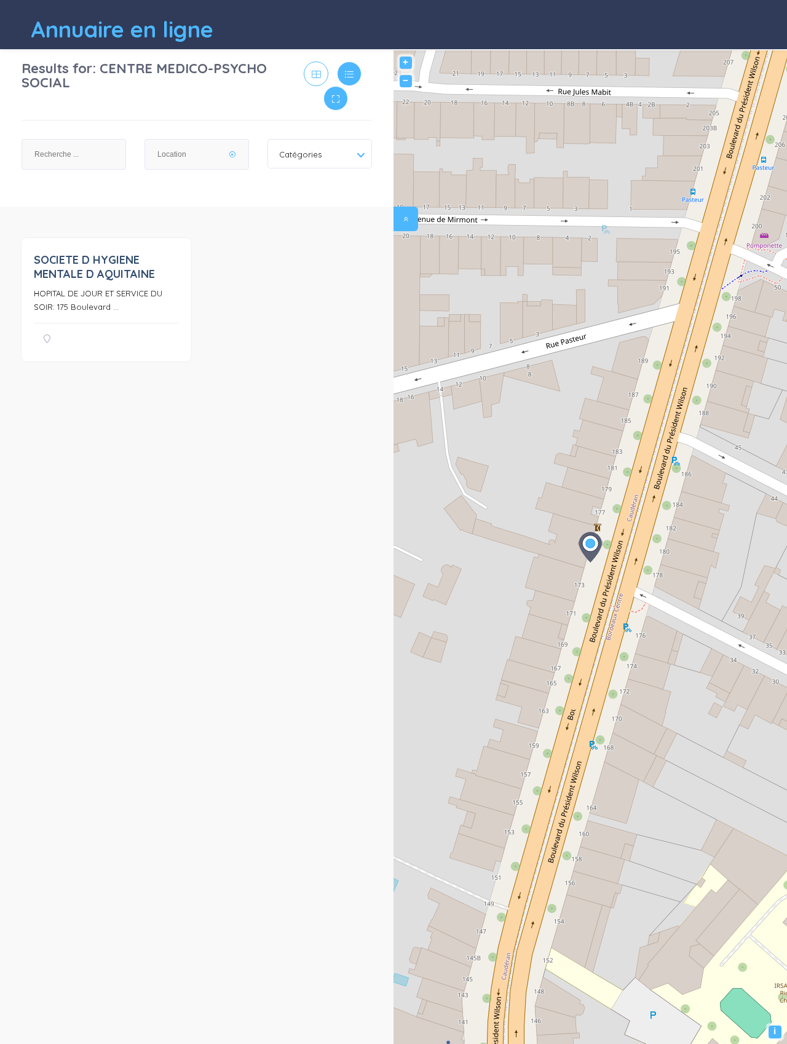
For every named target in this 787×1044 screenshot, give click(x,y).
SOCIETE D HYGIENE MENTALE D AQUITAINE (94, 267)
